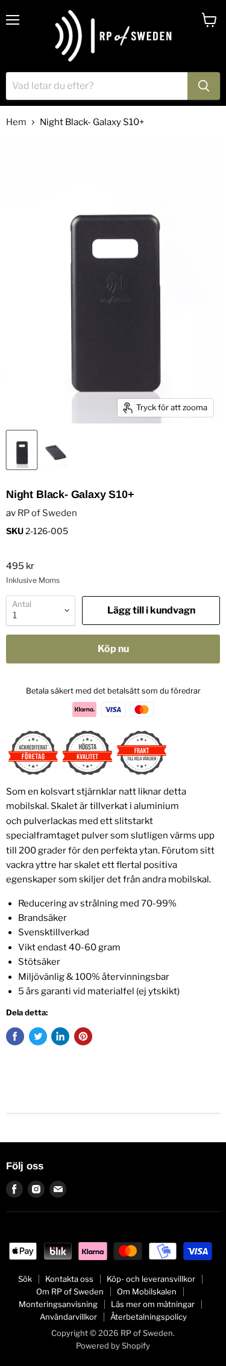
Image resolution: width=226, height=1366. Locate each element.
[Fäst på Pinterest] (83, 1036)
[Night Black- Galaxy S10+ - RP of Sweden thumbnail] (22, 450)
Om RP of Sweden (70, 1291)
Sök (25, 1279)
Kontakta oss (69, 1279)
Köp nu (113, 648)
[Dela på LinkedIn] (60, 1036)
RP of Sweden (47, 513)
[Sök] (203, 86)
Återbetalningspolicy (148, 1316)
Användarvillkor (68, 1316)
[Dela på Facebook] (15, 1036)
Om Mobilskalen (147, 1291)
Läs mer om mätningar (153, 1304)
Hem (16, 122)
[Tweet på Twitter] (38, 1036)
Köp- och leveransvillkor (151, 1279)
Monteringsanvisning (58, 1304)
